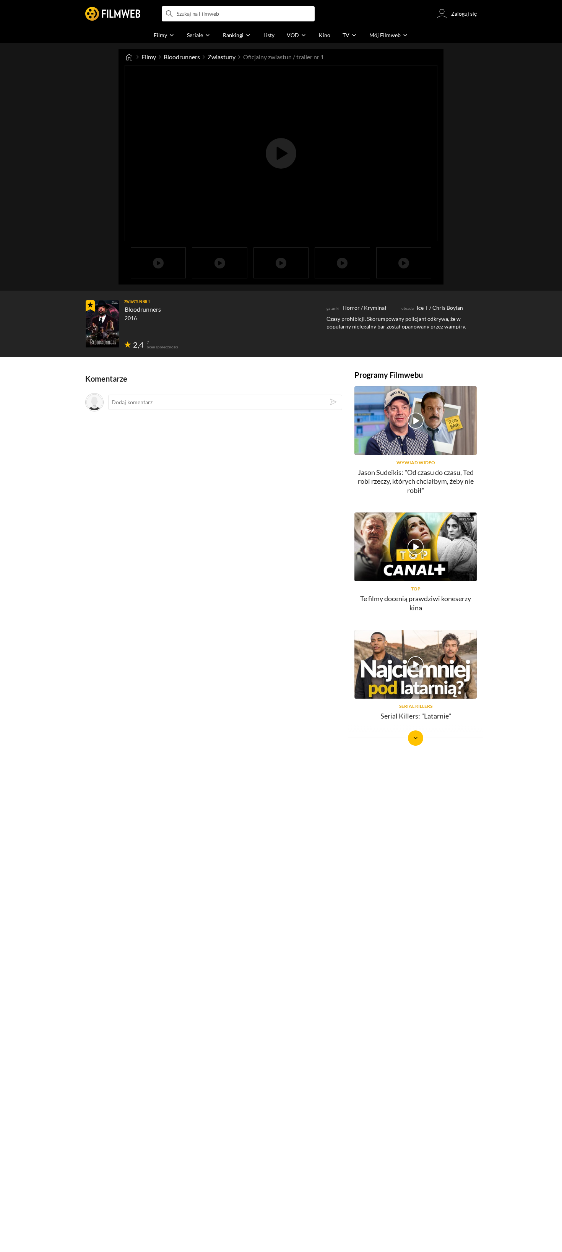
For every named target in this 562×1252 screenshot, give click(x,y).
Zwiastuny (222, 56)
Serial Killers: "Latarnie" (415, 716)
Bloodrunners (182, 56)
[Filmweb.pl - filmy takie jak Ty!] (112, 14)
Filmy (148, 56)
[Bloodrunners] (102, 324)
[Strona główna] (129, 57)
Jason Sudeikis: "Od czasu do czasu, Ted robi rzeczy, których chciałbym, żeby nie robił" (416, 481)
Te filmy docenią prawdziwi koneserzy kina (415, 602)
